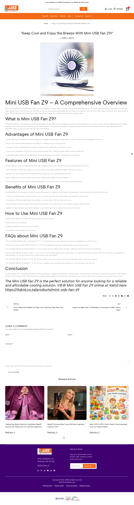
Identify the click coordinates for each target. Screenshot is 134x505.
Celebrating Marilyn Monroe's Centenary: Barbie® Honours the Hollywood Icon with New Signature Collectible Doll (23, 426)
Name (7, 335)
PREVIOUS (16, 304)
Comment (9, 344)
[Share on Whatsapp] (125, 296)
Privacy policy (59, 486)
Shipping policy (85, 486)
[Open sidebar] (132, 154)
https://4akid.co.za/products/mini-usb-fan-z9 (42, 289)
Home (46, 23)
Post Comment (13, 372)
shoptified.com (70, 482)
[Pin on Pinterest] (116, 296)
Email (70, 335)
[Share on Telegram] (122, 296)
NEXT (119, 304)
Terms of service (71, 486)
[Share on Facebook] (110, 296)
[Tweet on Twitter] (113, 296)
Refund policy (47, 486)
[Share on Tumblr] (119, 296)
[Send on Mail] (128, 296)
